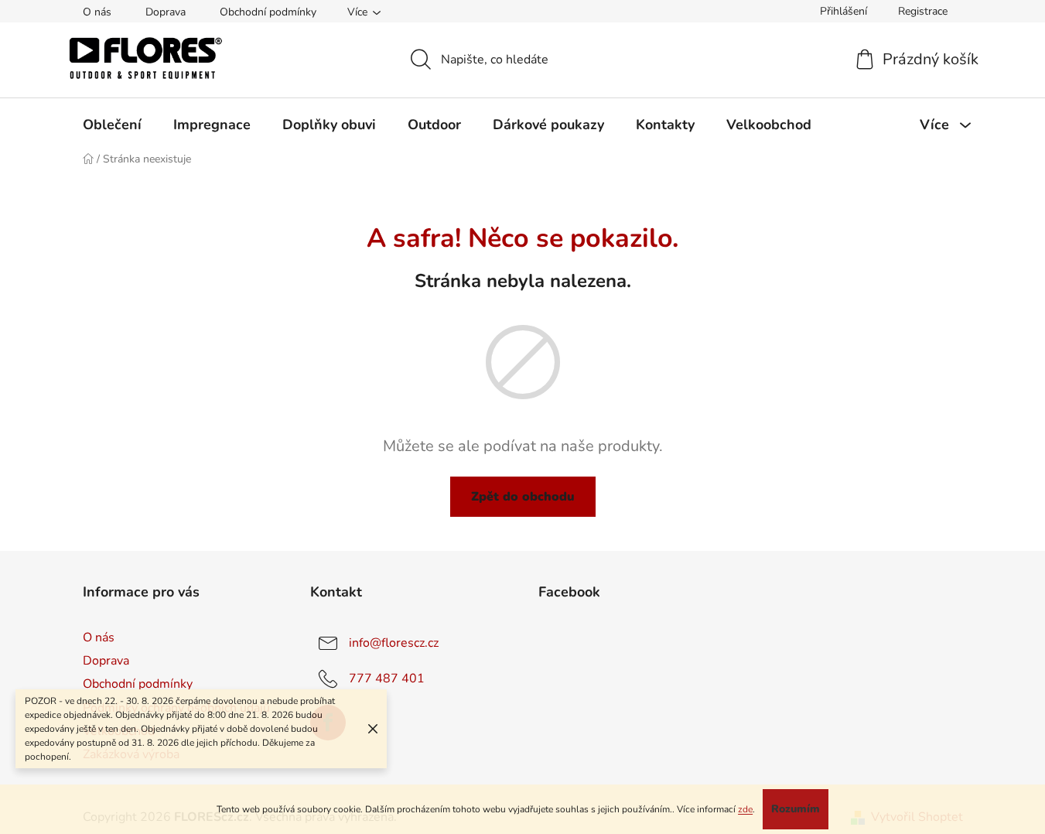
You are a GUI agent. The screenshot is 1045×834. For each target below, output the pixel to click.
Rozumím (795, 809)
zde (745, 809)
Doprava (165, 12)
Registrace (923, 11)
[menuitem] (112, 124)
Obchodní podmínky (268, 12)
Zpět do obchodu (523, 496)
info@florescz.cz (394, 642)
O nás (97, 12)
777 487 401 (387, 678)
